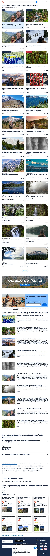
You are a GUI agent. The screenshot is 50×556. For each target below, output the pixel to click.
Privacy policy (25, 543)
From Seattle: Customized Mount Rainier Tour (23, 498)
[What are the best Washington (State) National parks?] (47, 454)
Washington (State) (14, 481)
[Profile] (46, 2)
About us (37, 540)
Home (3, 535)
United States (7, 535)
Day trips (3, 446)
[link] (13, 19)
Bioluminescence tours (6, 448)
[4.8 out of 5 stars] (4, 494)
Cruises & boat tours (5, 449)
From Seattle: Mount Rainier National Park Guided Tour (8, 517)
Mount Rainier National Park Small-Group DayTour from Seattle (8, 498)
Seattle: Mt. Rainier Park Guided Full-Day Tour (24, 517)
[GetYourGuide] (3, 2)
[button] (13, 19)
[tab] (9, 463)
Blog (36, 543)
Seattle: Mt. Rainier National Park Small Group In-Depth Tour (40, 517)
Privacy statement (15, 309)
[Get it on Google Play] (19, 541)
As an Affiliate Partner (43, 543)
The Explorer (37, 549)
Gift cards (37, 546)
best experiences (28, 481)
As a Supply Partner (43, 540)
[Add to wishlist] (23, 10)
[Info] (16, 7)
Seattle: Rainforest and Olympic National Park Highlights (39, 498)
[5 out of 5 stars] (9, 518)
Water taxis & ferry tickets (6, 447)
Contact (24, 540)
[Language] (43, 2)
